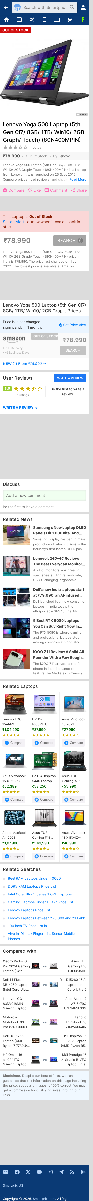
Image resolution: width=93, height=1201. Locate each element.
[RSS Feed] (72, 1172)
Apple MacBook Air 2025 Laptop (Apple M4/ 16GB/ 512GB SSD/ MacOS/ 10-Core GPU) (14, 835)
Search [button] (66, 240)
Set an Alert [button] (14, 222)
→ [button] (24, 364)
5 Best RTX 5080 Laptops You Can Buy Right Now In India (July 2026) (56, 623)
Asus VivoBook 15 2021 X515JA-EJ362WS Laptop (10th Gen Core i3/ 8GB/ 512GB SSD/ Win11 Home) (73, 721)
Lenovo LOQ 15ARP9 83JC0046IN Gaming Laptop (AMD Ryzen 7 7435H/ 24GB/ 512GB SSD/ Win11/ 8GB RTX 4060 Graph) (14, 721)
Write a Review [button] (70, 378)
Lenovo (64, 156)
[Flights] (32, 20)
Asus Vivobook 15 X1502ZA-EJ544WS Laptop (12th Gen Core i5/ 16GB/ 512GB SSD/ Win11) (14, 778)
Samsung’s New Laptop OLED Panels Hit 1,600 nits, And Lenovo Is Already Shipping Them (59, 530)
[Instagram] (50, 1172)
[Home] (6, 20)
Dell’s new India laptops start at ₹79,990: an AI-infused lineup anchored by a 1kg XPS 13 (59, 592)
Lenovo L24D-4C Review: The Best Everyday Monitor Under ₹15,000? (57, 561)
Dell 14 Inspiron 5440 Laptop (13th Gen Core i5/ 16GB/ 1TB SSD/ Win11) (44, 778)
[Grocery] (83, 20)
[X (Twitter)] (28, 1172)
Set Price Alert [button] (74, 325)
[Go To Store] (23, 340)
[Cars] (70, 20)
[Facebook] (17, 1172)
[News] (19, 20)
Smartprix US (13, 1185)
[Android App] (83, 1172)
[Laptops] (57, 20)
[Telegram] (61, 1172)
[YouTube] (39, 1172)
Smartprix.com (44, 1199)
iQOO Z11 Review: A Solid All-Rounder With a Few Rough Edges (59, 654)
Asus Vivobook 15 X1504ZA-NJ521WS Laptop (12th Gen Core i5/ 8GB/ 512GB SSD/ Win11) (73, 835)
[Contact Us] (6, 1172)
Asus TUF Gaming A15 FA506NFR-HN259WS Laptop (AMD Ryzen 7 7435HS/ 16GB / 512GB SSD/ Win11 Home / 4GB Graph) (74, 778)
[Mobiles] (44, 20)
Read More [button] (77, 179)
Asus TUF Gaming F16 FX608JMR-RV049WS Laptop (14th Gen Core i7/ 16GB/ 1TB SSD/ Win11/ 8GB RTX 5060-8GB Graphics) (44, 835)
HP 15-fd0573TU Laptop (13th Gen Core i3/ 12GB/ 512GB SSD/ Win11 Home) (42, 721)
